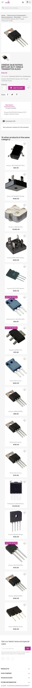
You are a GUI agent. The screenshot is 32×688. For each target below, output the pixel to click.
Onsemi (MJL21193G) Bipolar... (16, 288)
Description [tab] (9, 105)
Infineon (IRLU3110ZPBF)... (16, 565)
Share (7, 94)
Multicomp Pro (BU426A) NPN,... (16, 319)
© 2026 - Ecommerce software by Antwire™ (15, 686)
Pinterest (16, 94)
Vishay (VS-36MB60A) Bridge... (16, 196)
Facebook (3, 658)
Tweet (12, 94)
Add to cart (16, 88)
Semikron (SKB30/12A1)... (16, 227)
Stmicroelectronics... (16, 381)
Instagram (12, 658)
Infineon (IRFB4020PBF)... (16, 411)
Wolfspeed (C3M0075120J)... (16, 503)
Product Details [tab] (11, 108)
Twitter (7, 658)
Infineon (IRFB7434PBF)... (16, 596)
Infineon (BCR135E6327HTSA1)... (16, 165)
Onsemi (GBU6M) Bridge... (16, 534)
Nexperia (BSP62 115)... (16, 350)
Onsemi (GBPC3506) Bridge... (16, 258)
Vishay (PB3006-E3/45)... (16, 627)
